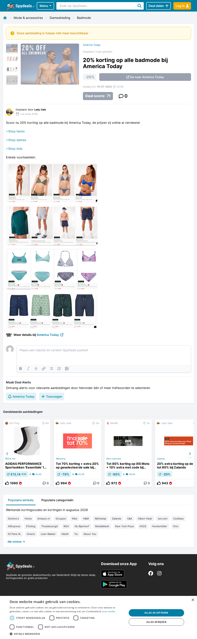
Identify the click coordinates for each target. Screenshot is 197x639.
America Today (91, 44)
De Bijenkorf (82, 526)
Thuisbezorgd (49, 526)
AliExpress (14, 526)
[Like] (7, 483)
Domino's (13, 518)
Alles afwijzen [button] (156, 622)
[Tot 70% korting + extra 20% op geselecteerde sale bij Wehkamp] (77, 453)
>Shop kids (14, 149)
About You (10, 458)
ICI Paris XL (14, 533)
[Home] (5, 18)
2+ (12, 80)
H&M (86, 518)
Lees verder (108, 611)
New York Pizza (124, 526)
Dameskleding (60, 18)
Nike (74, 518)
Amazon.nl (43, 518)
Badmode (84, 18)
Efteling (30, 526)
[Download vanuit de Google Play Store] (114, 584)
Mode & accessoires (28, 18)
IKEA (66, 526)
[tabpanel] (98, 524)
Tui (76, 533)
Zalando (116, 518)
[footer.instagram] (159, 573)
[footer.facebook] (150, 573)
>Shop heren (15, 131)
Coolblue (178, 518)
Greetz (31, 533)
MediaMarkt (102, 526)
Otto (175, 526)
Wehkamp (61, 458)
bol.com (162, 518)
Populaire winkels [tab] (21, 500)
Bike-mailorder (113, 458)
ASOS (142, 526)
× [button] (192, 600)
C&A (129, 518)
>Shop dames (16, 140)
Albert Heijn (145, 518)
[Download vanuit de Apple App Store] (112, 574)
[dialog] (98, 617)
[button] (67, 633)
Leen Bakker (48, 533)
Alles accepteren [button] (156, 612)
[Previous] (7, 454)
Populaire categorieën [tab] (57, 500)
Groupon (61, 518)
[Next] (189, 454)
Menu (44, 6)
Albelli (64, 533)
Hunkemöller (159, 526)
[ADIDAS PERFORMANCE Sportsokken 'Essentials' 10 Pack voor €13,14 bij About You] (27, 453)
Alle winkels (15, 541)
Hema (28, 518)
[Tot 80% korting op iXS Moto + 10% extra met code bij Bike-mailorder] (128, 453)
